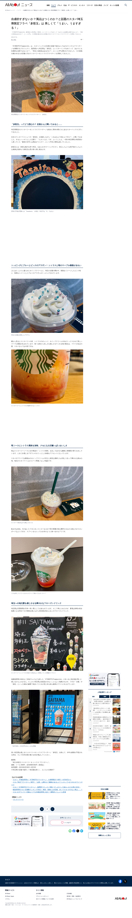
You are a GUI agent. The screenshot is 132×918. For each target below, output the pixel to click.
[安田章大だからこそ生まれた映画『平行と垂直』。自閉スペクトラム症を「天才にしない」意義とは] (113, 795)
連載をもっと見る (104, 835)
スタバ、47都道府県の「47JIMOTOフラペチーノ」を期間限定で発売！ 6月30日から (42, 779)
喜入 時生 (13, 39)
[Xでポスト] (77, 830)
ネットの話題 (114, 5)
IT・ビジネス (72, 5)
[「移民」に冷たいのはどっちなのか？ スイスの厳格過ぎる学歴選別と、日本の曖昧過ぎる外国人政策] (113, 826)
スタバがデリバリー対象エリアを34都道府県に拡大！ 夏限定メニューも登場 (39, 792)
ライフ (53, 5)
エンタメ (82, 5)
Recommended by (108, 751)
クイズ (106, 5)
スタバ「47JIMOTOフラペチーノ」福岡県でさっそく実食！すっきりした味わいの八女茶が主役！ (46, 787)
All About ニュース (10, 10)
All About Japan (9, 896)
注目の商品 (98, 5)
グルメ (59, 5)
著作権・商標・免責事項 (73, 896)
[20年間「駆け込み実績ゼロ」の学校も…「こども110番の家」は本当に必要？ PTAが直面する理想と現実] (113, 805)
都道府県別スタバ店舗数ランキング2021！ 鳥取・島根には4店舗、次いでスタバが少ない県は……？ (47, 789)
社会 (65, 5)
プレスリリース (18, 799)
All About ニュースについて (74, 899)
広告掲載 (69, 893)
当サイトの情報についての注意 (45, 899)
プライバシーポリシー (42, 896)
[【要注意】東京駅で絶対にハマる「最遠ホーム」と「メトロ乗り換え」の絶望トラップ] (113, 815)
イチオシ (7, 899)
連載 (48, 5)
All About (7, 893)
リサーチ (90, 5)
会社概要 (38, 893)
